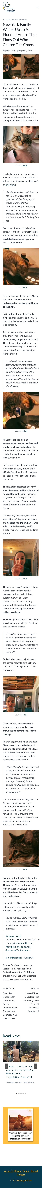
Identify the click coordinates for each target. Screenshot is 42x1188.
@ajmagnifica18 (13, 936)
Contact (21, 1174)
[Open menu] (37, 7)
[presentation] (21, 1051)
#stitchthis (10, 946)
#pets (27, 950)
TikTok (24, 165)
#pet (22, 950)
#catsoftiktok (25, 943)
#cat (15, 943)
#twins (27, 946)
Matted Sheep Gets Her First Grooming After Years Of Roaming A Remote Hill (31, 1000)
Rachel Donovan (14, 1082)
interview (10, 184)
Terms (34, 1171)
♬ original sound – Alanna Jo (19, 957)
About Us (8, 1171)
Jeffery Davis (10, 50)
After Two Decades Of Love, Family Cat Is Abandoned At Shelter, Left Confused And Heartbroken (10, 1004)
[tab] (16, 1093)
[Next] (35, 1066)
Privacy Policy (22, 1171)
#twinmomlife (12, 950)
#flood (20, 946)
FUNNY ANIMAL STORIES (15, 19)
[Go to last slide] (6, 1066)
